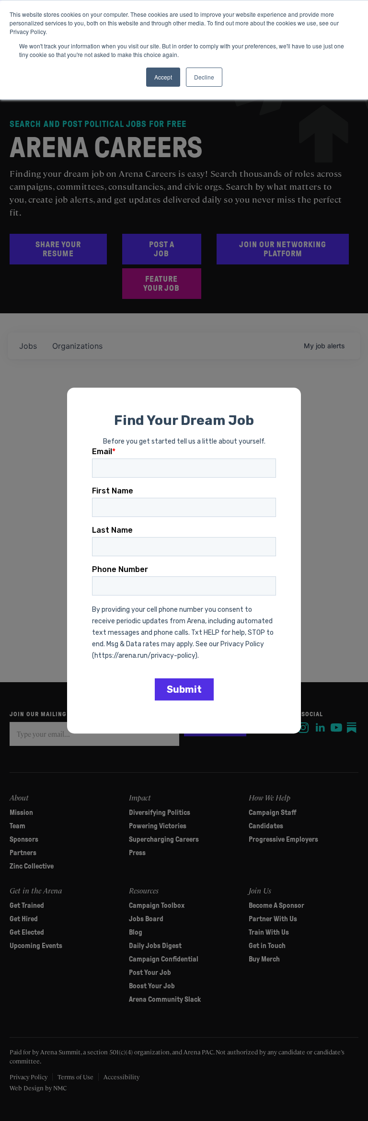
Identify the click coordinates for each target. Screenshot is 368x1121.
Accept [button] (163, 77)
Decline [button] (204, 77)
